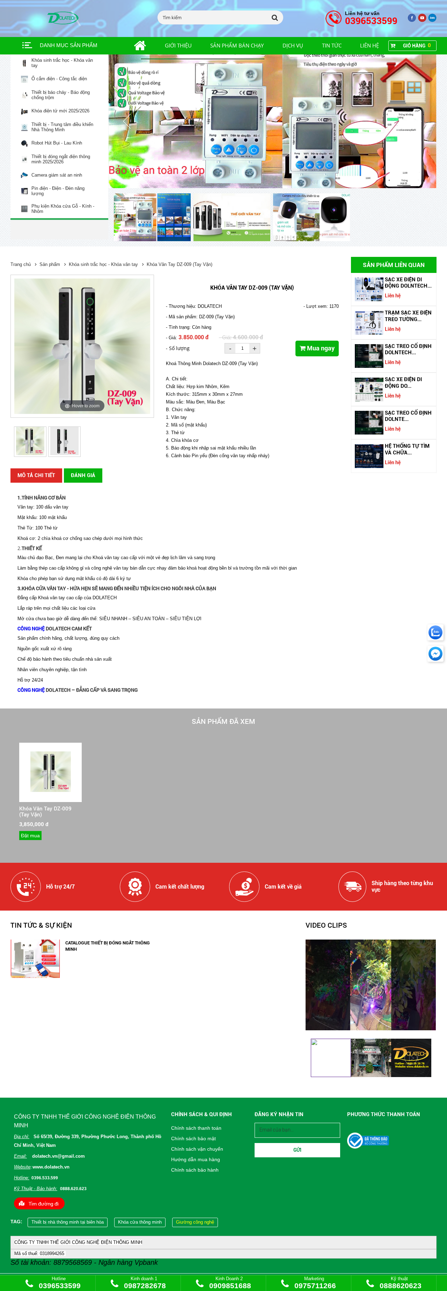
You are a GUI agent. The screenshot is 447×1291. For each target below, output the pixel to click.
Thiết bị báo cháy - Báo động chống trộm (60, 95)
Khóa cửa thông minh (140, 1222)
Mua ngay (320, 348)
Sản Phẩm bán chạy (237, 45)
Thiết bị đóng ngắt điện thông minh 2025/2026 (60, 159)
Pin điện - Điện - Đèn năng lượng (58, 191)
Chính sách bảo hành (195, 1170)
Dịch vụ (293, 45)
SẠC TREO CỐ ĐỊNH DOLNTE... (408, 416)
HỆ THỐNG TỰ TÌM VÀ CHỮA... (407, 449)
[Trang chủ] (132, 45)
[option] (153, 218)
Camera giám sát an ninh (56, 175)
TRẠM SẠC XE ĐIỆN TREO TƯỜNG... (408, 316)
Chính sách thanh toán (196, 1128)
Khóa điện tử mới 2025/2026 (60, 111)
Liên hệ (369, 45)
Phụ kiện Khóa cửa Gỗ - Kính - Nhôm (62, 209)
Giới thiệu (178, 45)
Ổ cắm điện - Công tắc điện (59, 78)
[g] (422, 20)
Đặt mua (30, 835)
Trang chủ (20, 264)
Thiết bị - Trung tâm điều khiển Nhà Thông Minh (62, 127)
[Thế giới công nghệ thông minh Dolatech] (412, 20)
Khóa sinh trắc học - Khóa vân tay (62, 63)
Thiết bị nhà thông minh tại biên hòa (67, 1222)
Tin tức (332, 45)
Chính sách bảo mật (193, 1138)
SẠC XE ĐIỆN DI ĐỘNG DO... (403, 382)
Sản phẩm (49, 264)
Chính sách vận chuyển (197, 1149)
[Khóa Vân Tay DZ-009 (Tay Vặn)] (50, 790)
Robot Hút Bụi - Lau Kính (56, 143)
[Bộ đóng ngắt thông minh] (273, 121)
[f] (432, 20)
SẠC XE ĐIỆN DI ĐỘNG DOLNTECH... (408, 282)
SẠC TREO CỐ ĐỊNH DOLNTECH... (408, 349)
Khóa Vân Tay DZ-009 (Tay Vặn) (179, 264)
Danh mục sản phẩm (68, 45)
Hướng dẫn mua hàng (195, 1159)
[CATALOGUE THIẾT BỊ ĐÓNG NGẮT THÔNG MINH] (35, 976)
